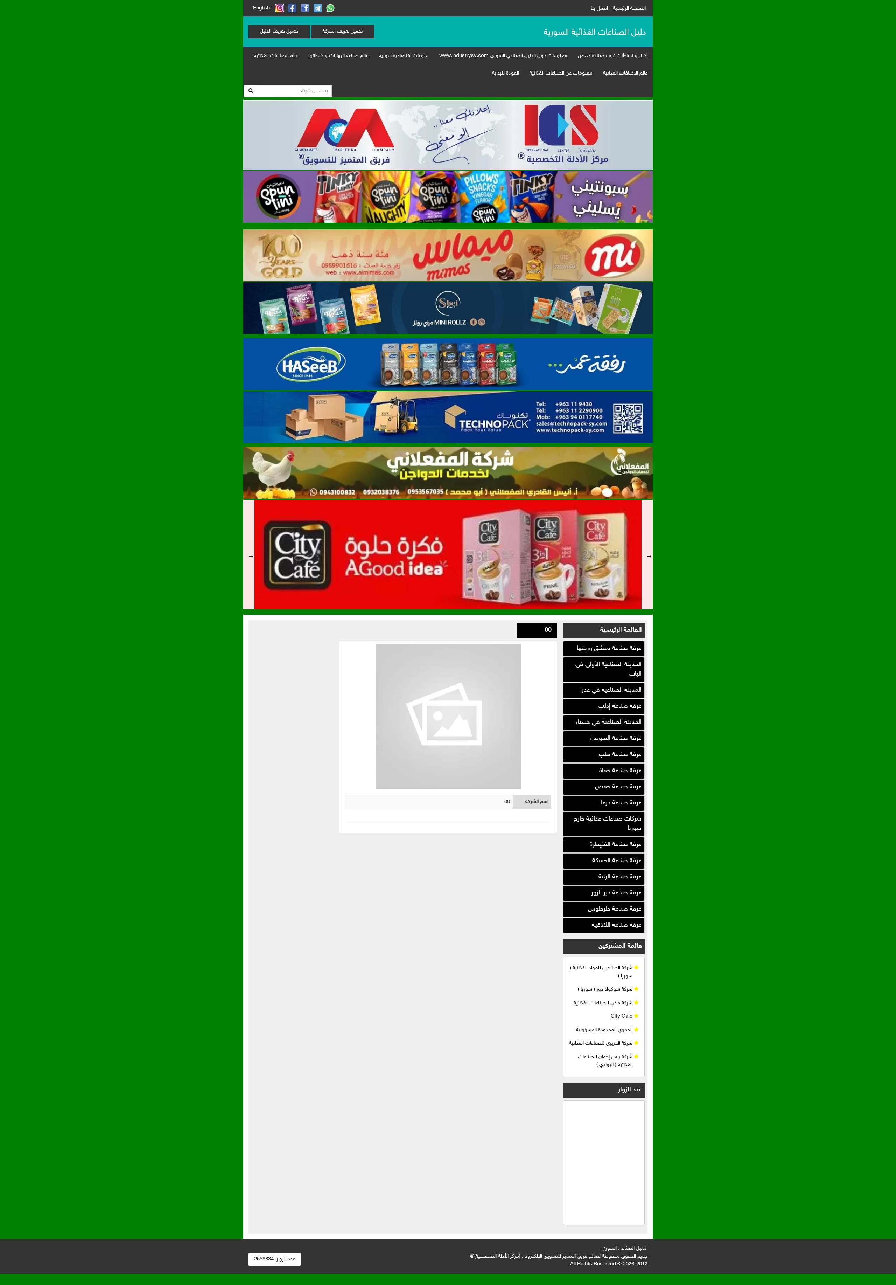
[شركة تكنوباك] (448, 416)
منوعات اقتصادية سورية (404, 56)
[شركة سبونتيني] (448, 196)
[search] (250, 91)
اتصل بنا (599, 9)
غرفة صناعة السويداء (616, 738)
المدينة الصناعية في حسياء (609, 722)
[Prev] (248, 554)
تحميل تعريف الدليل (279, 31)
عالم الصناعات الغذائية (276, 56)
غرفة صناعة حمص (618, 787)
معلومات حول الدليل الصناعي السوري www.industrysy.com (503, 56)
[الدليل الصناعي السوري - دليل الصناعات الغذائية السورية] (595, 31)
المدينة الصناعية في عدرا (611, 690)
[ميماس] (448, 254)
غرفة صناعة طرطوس (615, 909)
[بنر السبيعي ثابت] (448, 307)
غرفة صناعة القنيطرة (616, 845)
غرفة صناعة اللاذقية (617, 925)
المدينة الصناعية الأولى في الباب (608, 669)
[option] (448, 554)
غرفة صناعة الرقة (620, 877)
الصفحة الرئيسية (629, 9)
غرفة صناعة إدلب (620, 706)
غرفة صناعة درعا (621, 803)
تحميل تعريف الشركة (343, 31)
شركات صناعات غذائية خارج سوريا (608, 824)
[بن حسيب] (448, 363)
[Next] (647, 554)
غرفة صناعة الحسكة (617, 861)
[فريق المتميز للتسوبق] (448, 134)
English (261, 8)
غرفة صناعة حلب (620, 755)
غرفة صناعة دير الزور (616, 893)
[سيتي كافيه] (448, 554)
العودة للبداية (505, 73)
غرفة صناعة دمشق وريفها (609, 648)
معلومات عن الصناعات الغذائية (561, 73)
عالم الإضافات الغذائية (625, 73)
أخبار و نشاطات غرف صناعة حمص (613, 56)
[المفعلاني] (448, 472)
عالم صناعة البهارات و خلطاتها (338, 56)
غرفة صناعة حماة (620, 771)
